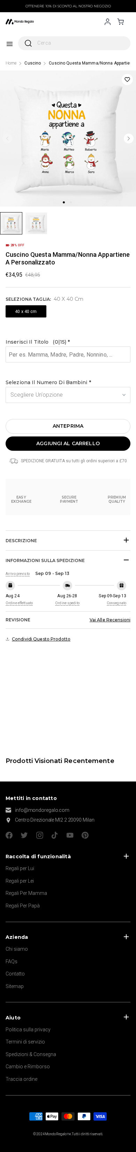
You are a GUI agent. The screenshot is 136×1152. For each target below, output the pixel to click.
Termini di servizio (25, 1042)
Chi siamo (17, 949)
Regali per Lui (20, 868)
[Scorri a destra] (129, 138)
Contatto (15, 974)
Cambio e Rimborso (28, 1066)
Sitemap (15, 986)
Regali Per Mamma (26, 893)
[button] (68, 342)
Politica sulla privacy (28, 1029)
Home (11, 63)
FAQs (11, 961)
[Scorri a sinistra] (7, 138)
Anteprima (68, 426)
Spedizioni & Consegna (31, 1054)
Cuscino (32, 63)
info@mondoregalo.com (42, 810)
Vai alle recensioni (110, 619)
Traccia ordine (21, 1079)
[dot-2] (11, 223)
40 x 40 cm (26, 311)
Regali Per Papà (23, 905)
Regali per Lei (20, 881)
